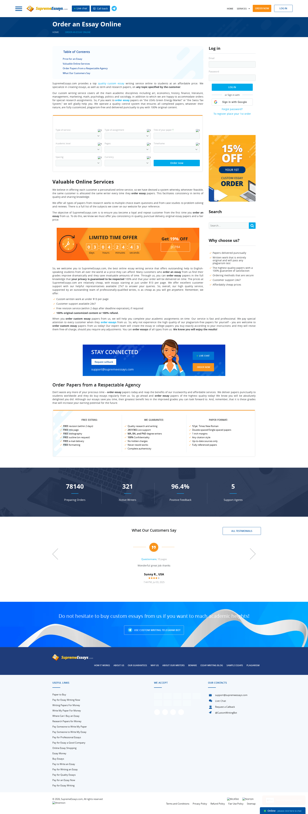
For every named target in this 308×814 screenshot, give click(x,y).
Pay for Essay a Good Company (68, 742)
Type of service (63, 129)
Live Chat (204, 355)
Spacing (59, 157)
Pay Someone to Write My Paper (69, 726)
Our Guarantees (137, 665)
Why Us (155, 665)
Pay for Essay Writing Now (66, 699)
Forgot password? (232, 109)
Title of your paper (164, 129)
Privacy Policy (200, 803)
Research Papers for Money (66, 721)
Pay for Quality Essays (64, 774)
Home (230, 8)
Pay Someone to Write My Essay (69, 732)
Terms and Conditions (177, 803)
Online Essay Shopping (64, 748)
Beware (192, 665)
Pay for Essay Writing (63, 785)
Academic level (63, 143)
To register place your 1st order (232, 113)
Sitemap (251, 803)
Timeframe (159, 143)
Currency (109, 157)
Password (214, 71)
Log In (232, 87)
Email (211, 58)
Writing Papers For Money (66, 705)
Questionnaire (148, 559)
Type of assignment (114, 129)
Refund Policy (218, 803)
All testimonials (241, 531)
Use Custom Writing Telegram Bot (157, 630)
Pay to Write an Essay (63, 764)
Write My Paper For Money (66, 710)
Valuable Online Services (76, 63)
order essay (122, 100)
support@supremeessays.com (112, 369)
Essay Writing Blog (212, 665)
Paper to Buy (59, 694)
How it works (102, 665)
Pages (108, 143)
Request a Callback (225, 706)
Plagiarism (253, 665)
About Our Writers (173, 665)
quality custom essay (111, 83)
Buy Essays (58, 758)
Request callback (104, 361)
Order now (262, 8)
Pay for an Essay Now (63, 780)
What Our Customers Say (76, 73)
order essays (108, 322)
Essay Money (59, 753)
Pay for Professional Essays (66, 737)
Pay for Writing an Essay (65, 769)
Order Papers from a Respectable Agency (85, 68)
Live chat (81, 8)
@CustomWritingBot (226, 712)
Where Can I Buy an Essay (65, 716)
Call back (102, 8)
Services (242, 8)
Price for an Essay (72, 58)
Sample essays (235, 665)
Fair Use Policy (235, 803)
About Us (119, 665)
